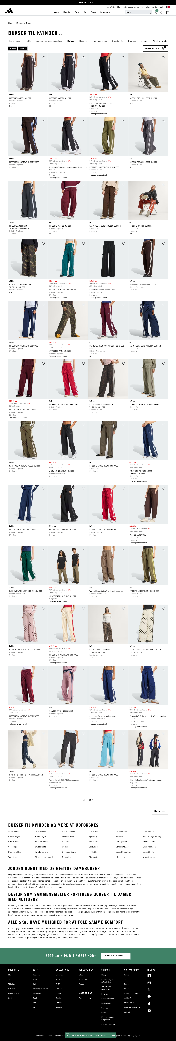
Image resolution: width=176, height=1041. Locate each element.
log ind (162, 7)
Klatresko (120, 857)
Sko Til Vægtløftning (152, 837)
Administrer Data (60, 1035)
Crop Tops (12, 847)
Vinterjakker (121, 842)
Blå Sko (65, 842)
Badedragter (41, 837)
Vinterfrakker (14, 831)
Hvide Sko (93, 831)
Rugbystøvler (122, 831)
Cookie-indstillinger (44, 1035)
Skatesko (120, 837)
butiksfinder (111, 7)
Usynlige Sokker (69, 852)
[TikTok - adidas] (157, 1003)
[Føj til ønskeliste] (43, 57)
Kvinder (67, 12)
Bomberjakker (14, 852)
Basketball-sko (150, 847)
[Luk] (67, 1035)
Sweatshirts (40, 847)
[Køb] (9, 11)
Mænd (56, 12)
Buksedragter (14, 837)
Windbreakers (41, 852)
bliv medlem (146, 7)
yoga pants (21, 929)
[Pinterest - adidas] (157, 997)
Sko (85, 12)
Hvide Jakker (149, 842)
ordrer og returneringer (131, 7)
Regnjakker (67, 857)
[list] (88, 41)
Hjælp (119, 7)
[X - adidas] (157, 990)
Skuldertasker (95, 857)
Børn (77, 12)
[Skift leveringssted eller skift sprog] (168, 7)
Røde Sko (93, 852)
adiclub (155, 7)
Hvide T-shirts (68, 831)
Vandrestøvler (122, 847)
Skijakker (93, 842)
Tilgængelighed (133, 1035)
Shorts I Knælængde (44, 857)
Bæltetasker (13, 842)
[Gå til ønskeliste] (161, 12)
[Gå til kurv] (168, 12)
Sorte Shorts (148, 852)
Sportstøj (93, 837)
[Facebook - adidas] (157, 976)
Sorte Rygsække (123, 852)
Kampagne (105, 12)
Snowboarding (41, 842)
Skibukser (93, 847)
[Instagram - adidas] (157, 983)
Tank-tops (12, 857)
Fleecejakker (148, 831)
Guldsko (65, 847)
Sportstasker (41, 831)
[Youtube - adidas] (157, 1010)
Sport (93, 12)
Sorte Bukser (68, 837)
